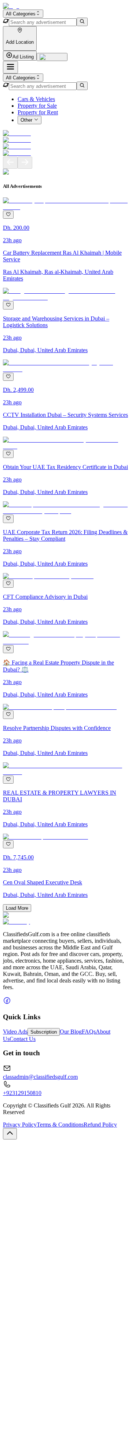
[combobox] (23, 14)
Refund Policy (100, 1124)
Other (26, 120)
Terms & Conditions (60, 1124)
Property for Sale (37, 106)
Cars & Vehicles (36, 99)
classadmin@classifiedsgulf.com (40, 1077)
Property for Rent (38, 112)
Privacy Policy (20, 1124)
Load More (17, 908)
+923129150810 (22, 1093)
